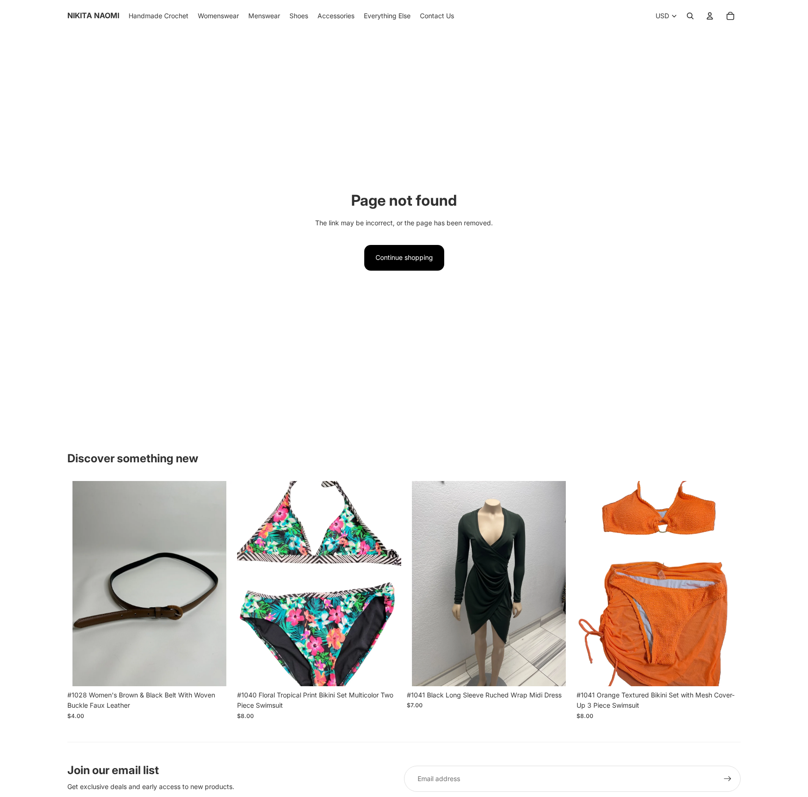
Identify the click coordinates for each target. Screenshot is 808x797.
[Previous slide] (81, 583)
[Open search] (690, 16)
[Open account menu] (710, 16)
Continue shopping (404, 257)
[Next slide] (217, 583)
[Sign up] (727, 779)
